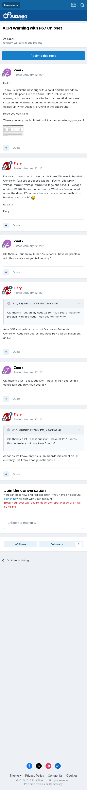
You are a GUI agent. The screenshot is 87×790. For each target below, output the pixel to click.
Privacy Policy (34, 775)
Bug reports (35, 42)
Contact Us (55, 775)
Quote (16, 147)
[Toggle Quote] (9, 303)
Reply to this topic (43, 55)
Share (22, 544)
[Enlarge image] (33, 197)
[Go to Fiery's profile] (7, 166)
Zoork (10, 38)
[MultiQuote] (6, 148)
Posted (29, 74)
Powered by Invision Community (43, 784)
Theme (15, 775)
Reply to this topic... (24, 522)
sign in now (11, 498)
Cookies (71, 775)
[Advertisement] (43, 612)
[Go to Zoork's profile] (7, 72)
